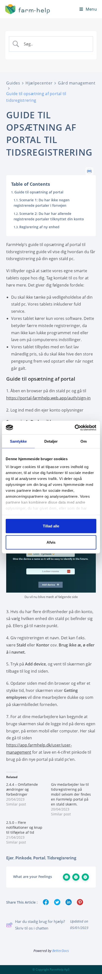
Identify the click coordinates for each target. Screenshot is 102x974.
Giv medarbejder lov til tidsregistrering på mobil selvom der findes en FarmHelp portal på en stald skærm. (71, 794)
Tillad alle (51, 526)
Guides (13, 83)
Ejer (10, 858)
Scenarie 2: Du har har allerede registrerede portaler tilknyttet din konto (49, 216)
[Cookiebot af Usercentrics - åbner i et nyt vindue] (74, 427)
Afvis (51, 542)
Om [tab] (83, 441)
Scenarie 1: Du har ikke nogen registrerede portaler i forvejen (42, 203)
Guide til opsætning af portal (38, 192)
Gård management (76, 83)
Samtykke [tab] (18, 441)
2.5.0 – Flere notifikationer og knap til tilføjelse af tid (24, 827)
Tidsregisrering (61, 858)
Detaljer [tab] (51, 441)
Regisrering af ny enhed (39, 227)
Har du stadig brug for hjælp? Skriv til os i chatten (40, 925)
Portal (39, 858)
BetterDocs (60, 950)
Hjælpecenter (39, 83)
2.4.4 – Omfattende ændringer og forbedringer (22, 789)
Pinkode (23, 858)
